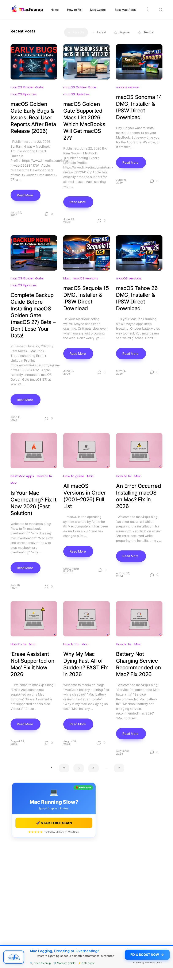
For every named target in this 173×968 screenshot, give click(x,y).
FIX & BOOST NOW (144, 955)
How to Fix (74, 9)
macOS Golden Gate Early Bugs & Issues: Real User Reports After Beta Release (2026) (33, 117)
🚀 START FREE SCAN (54, 823)
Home (55, 9)
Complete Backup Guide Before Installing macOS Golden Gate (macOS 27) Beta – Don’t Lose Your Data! (33, 315)
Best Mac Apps (125, 9)
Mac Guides (98, 9)
